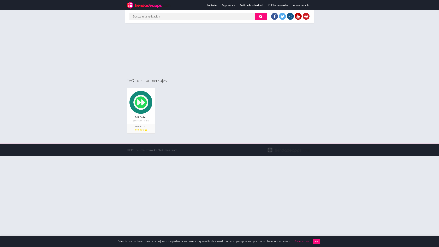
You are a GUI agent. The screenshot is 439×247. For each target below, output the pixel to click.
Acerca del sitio (301, 5)
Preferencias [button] (301, 241)
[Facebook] (274, 16)
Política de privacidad (251, 5)
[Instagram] (290, 16)
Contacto (212, 5)
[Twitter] (282, 16)
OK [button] (316, 241)
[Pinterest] (306, 16)
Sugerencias (228, 5)
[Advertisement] (219, 50)
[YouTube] (298, 16)
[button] (261, 16)
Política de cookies (278, 5)
